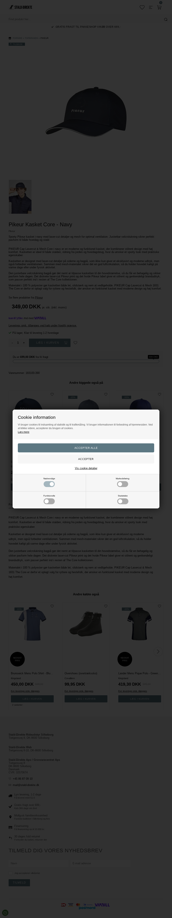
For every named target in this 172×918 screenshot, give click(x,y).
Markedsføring (122, 478)
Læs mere (23, 432)
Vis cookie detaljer (86, 468)
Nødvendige (49, 478)
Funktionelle (49, 496)
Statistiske (123, 496)
